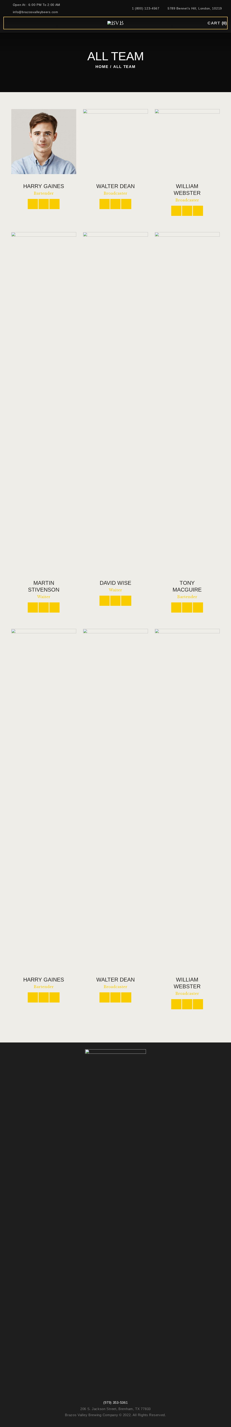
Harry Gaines (43, 186)
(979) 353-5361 (115, 1402)
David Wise (115, 583)
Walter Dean (115, 186)
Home (101, 67)
